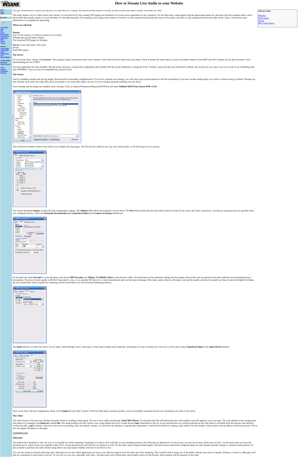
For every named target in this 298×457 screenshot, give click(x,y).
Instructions (4, 38)
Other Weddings (5, 57)
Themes (2, 41)
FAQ (1, 31)
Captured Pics (4, 50)
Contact (2, 43)
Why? (2, 29)
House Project (4, 34)
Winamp (262, 15)
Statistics (3, 69)
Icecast (261, 20)
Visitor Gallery (4, 48)
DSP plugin (263, 18)
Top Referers (4, 71)
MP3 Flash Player (266, 23)
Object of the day (5, 64)
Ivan (1, 55)
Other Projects (4, 36)
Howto (2, 33)
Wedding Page (4, 54)
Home (2, 12)
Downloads (3, 62)
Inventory (3, 73)
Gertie (2, 52)
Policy (2, 40)
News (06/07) (4, 27)
